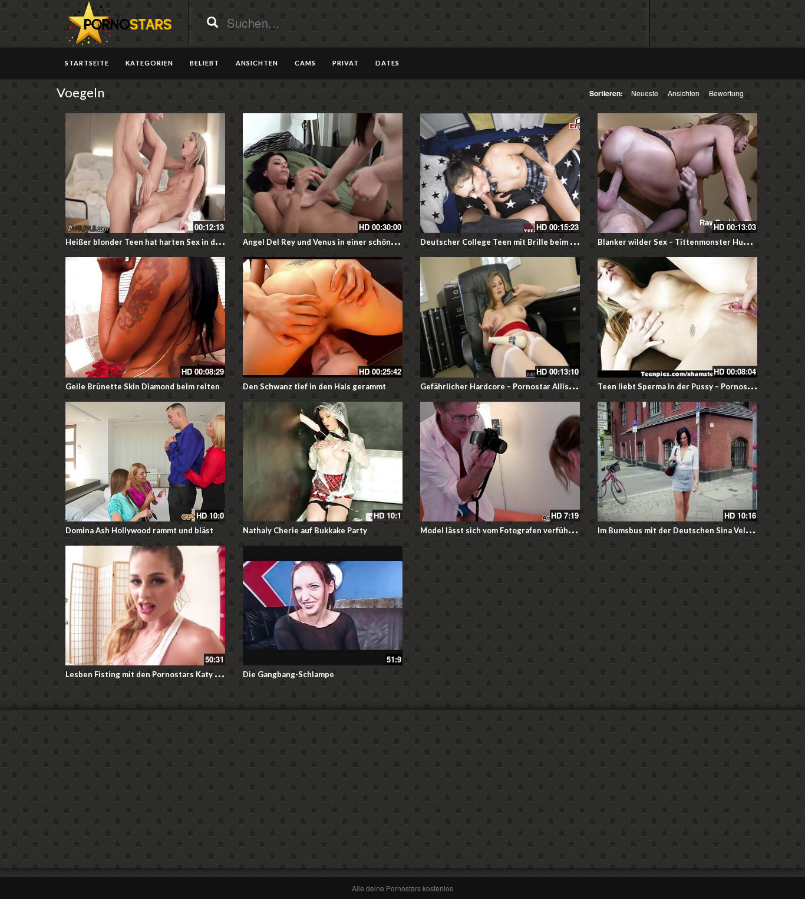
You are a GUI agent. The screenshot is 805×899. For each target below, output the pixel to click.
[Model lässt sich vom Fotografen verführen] (500, 461)
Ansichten (684, 93)
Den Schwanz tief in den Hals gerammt (314, 386)
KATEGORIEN (149, 63)
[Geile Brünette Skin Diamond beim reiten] (145, 317)
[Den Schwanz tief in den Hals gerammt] (322, 317)
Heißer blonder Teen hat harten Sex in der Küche (157, 242)
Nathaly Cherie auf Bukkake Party (305, 530)
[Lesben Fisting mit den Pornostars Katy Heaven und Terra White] (145, 605)
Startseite (87, 63)
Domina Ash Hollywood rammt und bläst (139, 530)
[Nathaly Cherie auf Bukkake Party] (322, 461)
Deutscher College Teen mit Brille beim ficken (506, 242)
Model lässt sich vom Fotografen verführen (500, 530)
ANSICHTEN (257, 63)
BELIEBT (204, 63)
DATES (387, 63)
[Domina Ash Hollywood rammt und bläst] (145, 461)
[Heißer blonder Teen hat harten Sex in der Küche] (145, 173)
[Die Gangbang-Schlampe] (322, 605)
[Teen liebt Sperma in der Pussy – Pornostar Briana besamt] (677, 317)
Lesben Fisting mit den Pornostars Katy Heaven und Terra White (185, 674)
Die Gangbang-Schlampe (288, 674)
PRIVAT (345, 63)
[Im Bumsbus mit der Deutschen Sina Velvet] (677, 461)
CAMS (305, 63)
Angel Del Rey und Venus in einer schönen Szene (334, 242)
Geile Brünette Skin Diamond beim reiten (142, 386)
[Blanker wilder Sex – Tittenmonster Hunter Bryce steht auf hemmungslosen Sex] (677, 173)
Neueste (644, 93)
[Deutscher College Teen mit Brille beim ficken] (500, 173)
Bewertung (726, 93)
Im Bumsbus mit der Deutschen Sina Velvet (678, 530)
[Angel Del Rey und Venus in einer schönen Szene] (322, 173)
